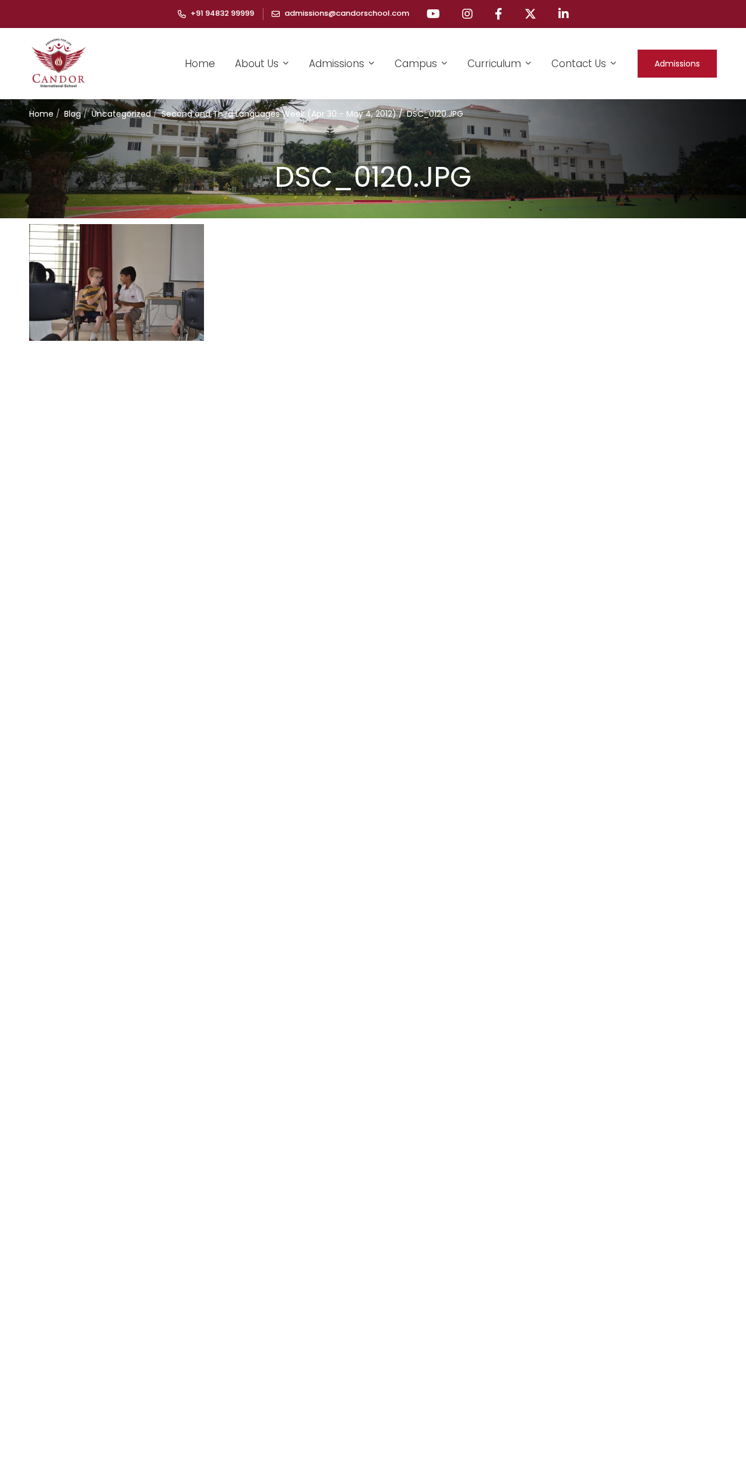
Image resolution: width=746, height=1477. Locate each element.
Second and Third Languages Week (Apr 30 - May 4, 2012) (278, 114)
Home (41, 114)
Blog (72, 114)
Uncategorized (121, 114)
